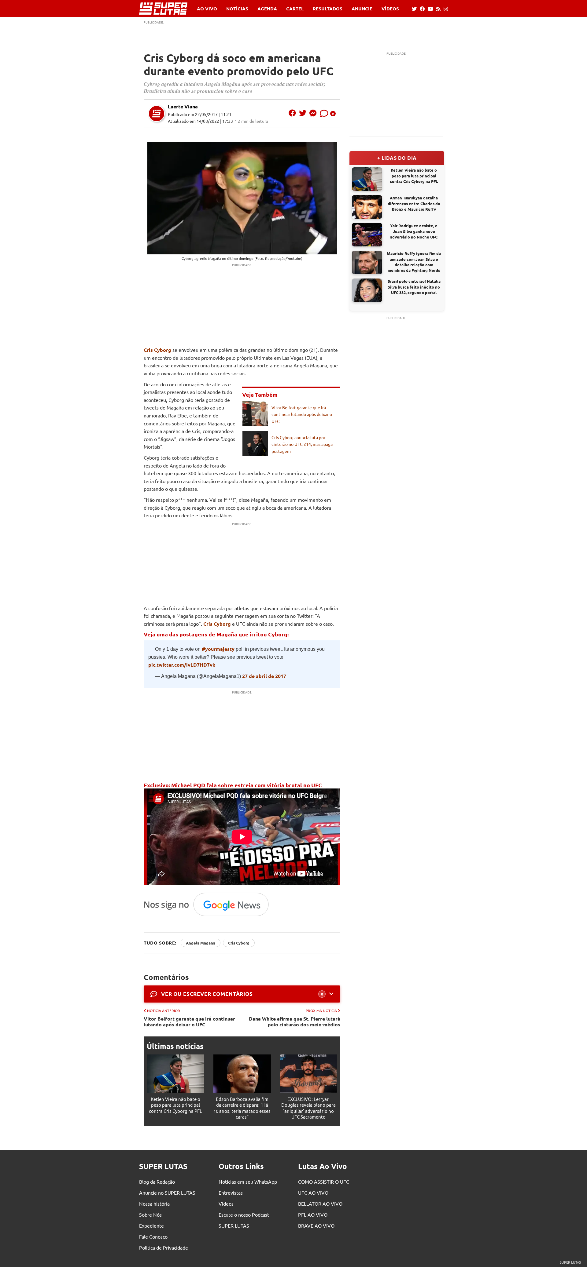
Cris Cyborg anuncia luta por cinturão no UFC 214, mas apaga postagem (302, 444)
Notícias (237, 8)
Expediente (151, 1225)
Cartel (295, 8)
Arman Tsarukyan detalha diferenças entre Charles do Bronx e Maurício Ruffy (414, 203)
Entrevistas (231, 1192)
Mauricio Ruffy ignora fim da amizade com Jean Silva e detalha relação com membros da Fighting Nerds (414, 262)
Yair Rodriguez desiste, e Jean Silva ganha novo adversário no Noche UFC (413, 231)
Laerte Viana (183, 106)
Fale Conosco (153, 1236)
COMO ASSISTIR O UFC (323, 1181)
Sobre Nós (150, 1214)
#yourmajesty (218, 649)
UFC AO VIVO (313, 1192)
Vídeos (390, 8)
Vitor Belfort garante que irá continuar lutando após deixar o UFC (301, 414)
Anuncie (362, 8)
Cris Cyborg (157, 350)
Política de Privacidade (163, 1247)
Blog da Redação (157, 1181)
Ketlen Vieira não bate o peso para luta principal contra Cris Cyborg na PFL (175, 1105)
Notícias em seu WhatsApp (248, 1181)
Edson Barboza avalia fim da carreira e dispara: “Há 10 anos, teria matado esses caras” (242, 1108)
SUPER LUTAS (234, 1225)
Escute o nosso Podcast (244, 1214)
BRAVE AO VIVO (316, 1225)
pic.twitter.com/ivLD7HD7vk (181, 664)
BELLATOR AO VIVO (320, 1203)
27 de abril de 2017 (264, 676)
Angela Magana (200, 942)
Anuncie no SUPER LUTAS (167, 1192)
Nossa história (154, 1203)
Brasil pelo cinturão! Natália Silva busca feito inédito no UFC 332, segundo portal (414, 287)
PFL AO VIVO (312, 1214)
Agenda (267, 8)
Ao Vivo (207, 8)
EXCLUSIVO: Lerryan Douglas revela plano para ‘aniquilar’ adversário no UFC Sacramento (308, 1108)
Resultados (327, 8)
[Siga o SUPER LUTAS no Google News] (209, 916)
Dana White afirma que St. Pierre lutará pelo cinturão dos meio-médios (294, 1021)
